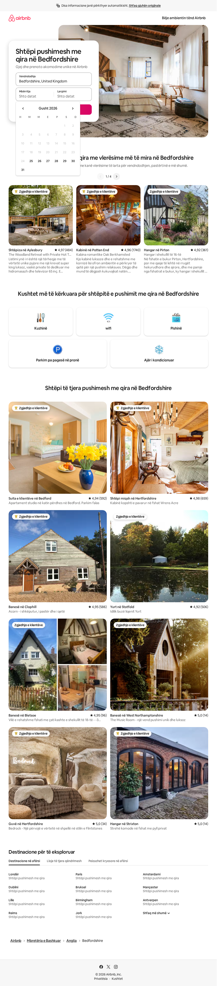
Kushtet (117, 979)
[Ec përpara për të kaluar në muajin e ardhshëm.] (72, 108)
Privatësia (101, 979)
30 (73, 161)
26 (39, 161)
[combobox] (53, 81)
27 (48, 161)
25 (31, 161)
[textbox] (34, 96)
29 (64, 161)
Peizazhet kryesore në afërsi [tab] (108, 861)
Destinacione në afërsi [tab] (24, 861)
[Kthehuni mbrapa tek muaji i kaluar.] (23, 108)
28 (56, 161)
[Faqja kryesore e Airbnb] (20, 18)
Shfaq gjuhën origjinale (145, 6)
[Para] (116, 176)
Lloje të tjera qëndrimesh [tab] (64, 861)
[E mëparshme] (100, 176)
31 (22, 170)
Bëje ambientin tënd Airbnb (184, 18)
